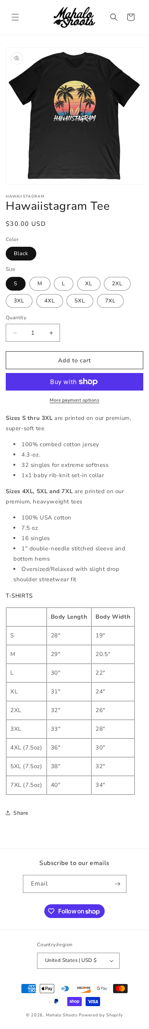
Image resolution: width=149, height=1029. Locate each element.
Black (21, 253)
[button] (15, 17)
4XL (49, 300)
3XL (19, 300)
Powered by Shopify (101, 1015)
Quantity (16, 317)
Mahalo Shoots (62, 1015)
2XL (117, 283)
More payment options (74, 400)
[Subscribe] (117, 884)
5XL (79, 300)
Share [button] (20, 813)
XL (88, 283)
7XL (110, 300)
